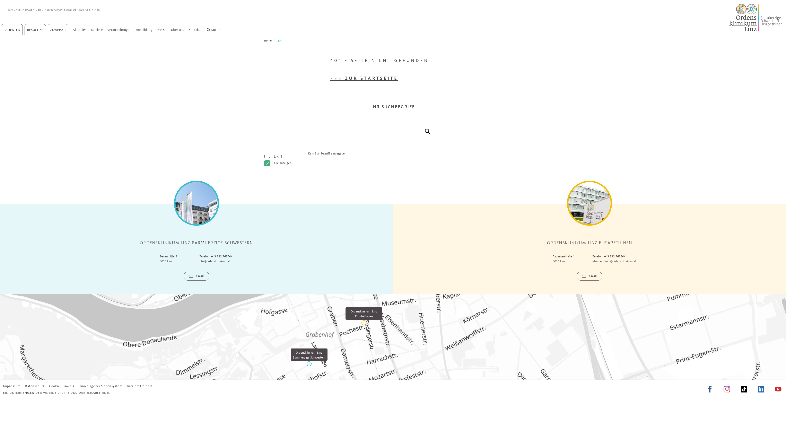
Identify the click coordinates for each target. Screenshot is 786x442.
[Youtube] (778, 389)
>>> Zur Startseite (364, 78)
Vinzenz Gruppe (53, 9)
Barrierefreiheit (139, 386)
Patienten (11, 30)
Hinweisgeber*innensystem (100, 386)
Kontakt (194, 30)
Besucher (35, 30)
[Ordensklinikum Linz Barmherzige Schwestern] (309, 366)
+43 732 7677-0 (221, 256)
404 (279, 40)
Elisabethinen (89, 9)
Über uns (177, 30)
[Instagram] (727, 389)
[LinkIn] (761, 389)
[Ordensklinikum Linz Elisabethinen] (363, 325)
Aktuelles (79, 30)
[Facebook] (710, 389)
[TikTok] (744, 389)
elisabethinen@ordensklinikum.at (614, 261)
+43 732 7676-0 (614, 256)
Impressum (11, 386)
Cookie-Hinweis (61, 386)
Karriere (97, 30)
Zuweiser (58, 30)
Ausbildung (144, 30)
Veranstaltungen (119, 30)
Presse (161, 30)
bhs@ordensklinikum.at (215, 261)
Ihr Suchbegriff (393, 106)
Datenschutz (35, 386)
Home (268, 40)
